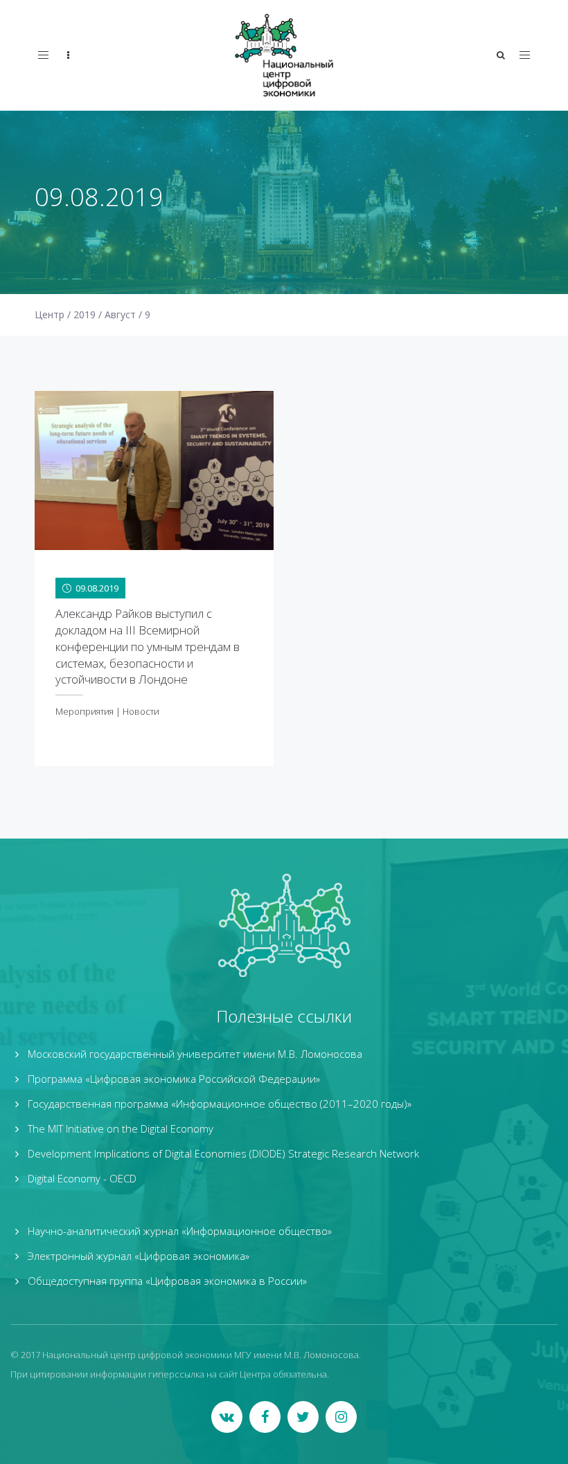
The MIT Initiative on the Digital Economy (120, 1128)
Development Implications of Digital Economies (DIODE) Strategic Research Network (223, 1153)
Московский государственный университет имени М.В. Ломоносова (195, 1054)
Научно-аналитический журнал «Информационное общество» (180, 1231)
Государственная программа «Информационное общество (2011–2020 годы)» (219, 1103)
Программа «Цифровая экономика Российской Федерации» (174, 1079)
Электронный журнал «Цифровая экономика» (138, 1256)
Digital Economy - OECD (82, 1178)
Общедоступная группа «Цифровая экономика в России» (167, 1281)
